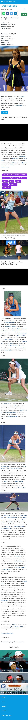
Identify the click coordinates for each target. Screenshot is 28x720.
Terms (3, 702)
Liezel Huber (8, 350)
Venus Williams (19, 481)
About (3, 697)
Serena (5, 481)
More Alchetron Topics (7, 633)
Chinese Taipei (15, 18)
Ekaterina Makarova (17, 329)
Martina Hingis (18, 105)
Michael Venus (5, 167)
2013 (5, 181)
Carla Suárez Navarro (12, 517)
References (7, 187)
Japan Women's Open (20, 488)
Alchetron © (6, 715)
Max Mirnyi (15, 158)
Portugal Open (16, 331)
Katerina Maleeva (6, 528)
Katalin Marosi (21, 335)
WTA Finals (8, 526)
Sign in (24, 14)
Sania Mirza (10, 522)
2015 (18, 181)
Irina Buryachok (9, 322)
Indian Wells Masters (10, 326)
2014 (11, 181)
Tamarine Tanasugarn (14, 469)
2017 (5, 184)
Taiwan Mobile (15, 627)
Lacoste (17, 629)
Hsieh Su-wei (18, 557)
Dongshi (22, 96)
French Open (8, 339)
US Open (12, 165)
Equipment (13, 184)
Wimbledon (22, 156)
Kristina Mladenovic (10, 412)
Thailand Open (5, 466)
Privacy (4, 706)
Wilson (14, 625)
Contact (4, 711)
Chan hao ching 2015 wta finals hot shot (14, 175)
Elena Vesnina (7, 569)
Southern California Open (15, 346)
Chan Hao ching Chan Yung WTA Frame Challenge (14, 178)
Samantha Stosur (12, 416)
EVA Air (22, 627)
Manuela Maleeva (19, 526)
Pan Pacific (7, 515)
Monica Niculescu (18, 561)
